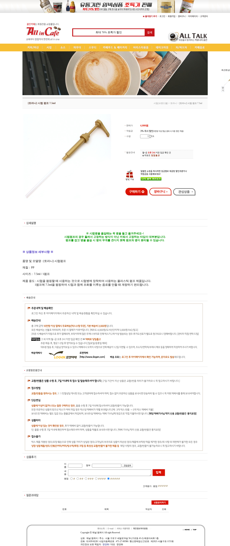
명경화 (106, 544)
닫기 (223, 89)
